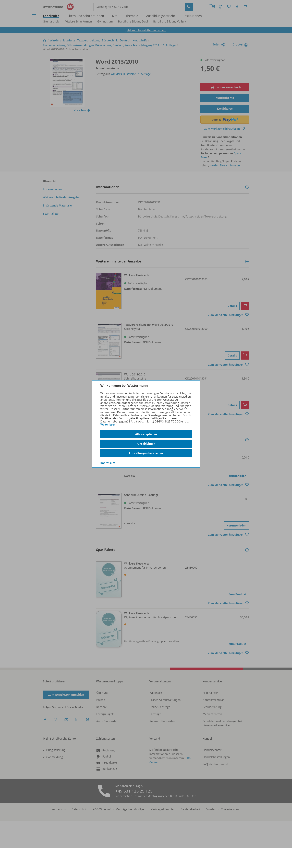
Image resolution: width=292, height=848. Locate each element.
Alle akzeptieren (146, 434)
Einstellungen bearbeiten (146, 453)
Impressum (107, 463)
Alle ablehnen (146, 443)
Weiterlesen (108, 424)
